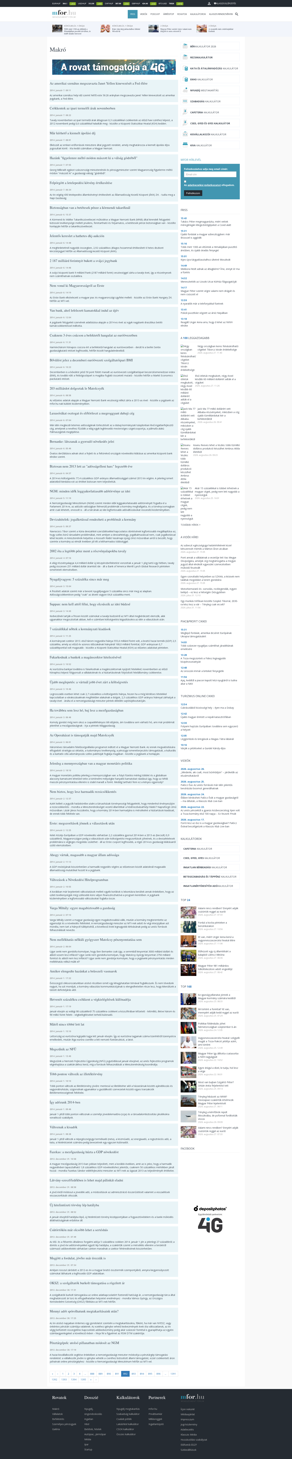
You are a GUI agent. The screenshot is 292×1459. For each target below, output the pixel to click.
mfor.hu (153, 1408)
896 (158, 1373)
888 (92, 1373)
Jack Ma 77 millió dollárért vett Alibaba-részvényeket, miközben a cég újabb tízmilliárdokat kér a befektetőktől (218, 414)
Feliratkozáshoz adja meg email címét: (206, 169)
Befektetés (58, 1419)
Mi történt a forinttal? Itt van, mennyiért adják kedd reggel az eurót (218, 1011)
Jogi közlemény (189, 1424)
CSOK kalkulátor (125, 1429)
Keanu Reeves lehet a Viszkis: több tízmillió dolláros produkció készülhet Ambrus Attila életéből (216, 448)
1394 (73, 1379)
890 (109, 1373)
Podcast (155, 14)
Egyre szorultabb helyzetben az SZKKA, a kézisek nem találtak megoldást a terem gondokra (210, 578)
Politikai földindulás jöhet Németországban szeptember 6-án (217, 1025)
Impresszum (187, 1419)
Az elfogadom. (209, 185)
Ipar (86, 1444)
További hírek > (190, 524)
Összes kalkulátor (126, 1434)
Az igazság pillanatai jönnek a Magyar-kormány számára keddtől (217, 996)
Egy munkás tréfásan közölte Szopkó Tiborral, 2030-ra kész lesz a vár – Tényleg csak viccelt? (209, 602)
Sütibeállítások (188, 1449)
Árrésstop (168, 14)
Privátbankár (155, 1414)
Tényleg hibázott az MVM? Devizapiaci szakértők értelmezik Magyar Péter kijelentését (216, 1100)
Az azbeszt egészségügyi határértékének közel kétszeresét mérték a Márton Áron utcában (206, 547)
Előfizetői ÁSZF (189, 1444)
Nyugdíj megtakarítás (128, 1408)
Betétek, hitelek (92, 1429)
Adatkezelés (187, 1429)
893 (134, 1373)
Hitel (86, 1424)
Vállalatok (57, 1414)
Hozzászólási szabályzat (194, 1439)
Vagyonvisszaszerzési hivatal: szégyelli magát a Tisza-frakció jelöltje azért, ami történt (219, 1041)
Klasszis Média (189, 1434)
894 (142, 1373)
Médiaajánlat (188, 1414)
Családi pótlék (124, 1419)
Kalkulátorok (198, 14)
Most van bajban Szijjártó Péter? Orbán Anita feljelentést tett (216, 1084)
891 (117, 1373)
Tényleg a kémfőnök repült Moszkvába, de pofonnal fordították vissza (217, 1115)
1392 (54, 1379)
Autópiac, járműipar (95, 1434)
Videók (143, 14)
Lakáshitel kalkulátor (127, 1424)
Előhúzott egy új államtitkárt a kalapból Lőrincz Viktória (214, 953)
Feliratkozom (193, 193)
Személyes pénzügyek (64, 1424)
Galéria (56, 1429)
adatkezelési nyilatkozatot (204, 185)
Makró (55, 1408)
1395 (83, 1379)
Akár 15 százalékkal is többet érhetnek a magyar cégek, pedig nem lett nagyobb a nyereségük (217, 492)
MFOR (63, 14)
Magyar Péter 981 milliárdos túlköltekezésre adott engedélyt (215, 967)
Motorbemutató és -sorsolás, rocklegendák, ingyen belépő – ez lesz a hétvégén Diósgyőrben (209, 590)
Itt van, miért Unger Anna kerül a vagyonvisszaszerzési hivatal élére (216, 938)
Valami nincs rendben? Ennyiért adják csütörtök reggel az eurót (218, 910)
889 (101, 1373)
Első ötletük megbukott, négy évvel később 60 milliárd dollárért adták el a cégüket (215, 379)
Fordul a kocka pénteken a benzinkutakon (212, 924)
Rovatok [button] (182, 14)
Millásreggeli (155, 1419)
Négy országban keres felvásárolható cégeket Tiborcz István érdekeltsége (218, 348)
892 (125, 1373)
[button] (209, 4)
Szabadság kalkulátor (128, 1414)
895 (150, 1373)
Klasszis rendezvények (221, 14)
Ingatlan (88, 1419)
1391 (173, 1373)
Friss (132, 14)
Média (87, 1439)
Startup (88, 1449)
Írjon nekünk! (188, 1409)
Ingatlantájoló (156, 1424)
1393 (64, 1379)
